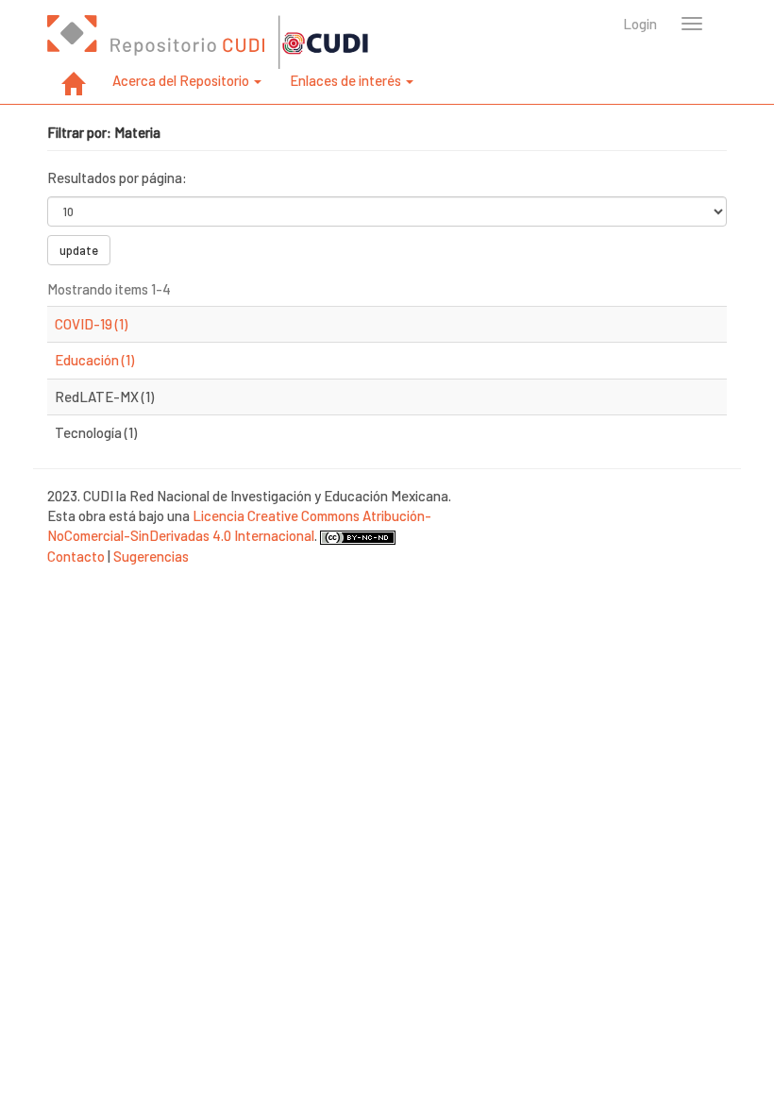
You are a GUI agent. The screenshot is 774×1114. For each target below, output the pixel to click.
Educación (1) (94, 359)
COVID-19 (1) (91, 323)
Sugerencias (151, 556)
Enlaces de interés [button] (347, 80)
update (78, 250)
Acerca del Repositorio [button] (182, 80)
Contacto (76, 556)
